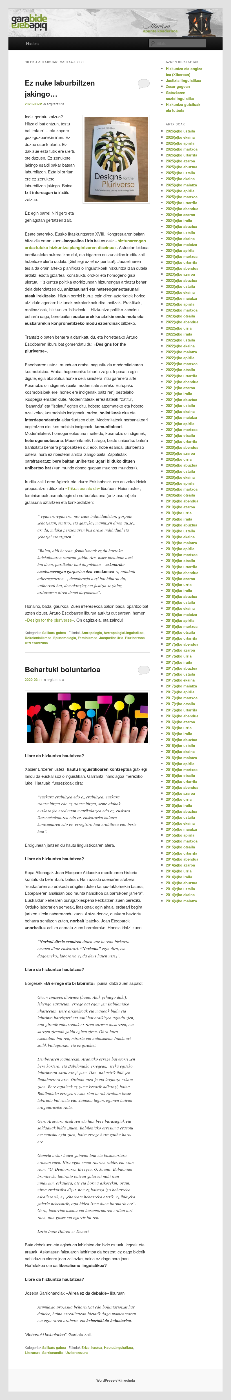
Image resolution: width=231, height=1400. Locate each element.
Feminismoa (87, 637)
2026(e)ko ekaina (180, 137)
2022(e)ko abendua (182, 322)
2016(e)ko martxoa (181, 769)
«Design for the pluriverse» (49, 620)
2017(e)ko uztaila (180, 674)
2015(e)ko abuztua (181, 811)
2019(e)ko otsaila (180, 560)
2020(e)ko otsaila (180, 495)
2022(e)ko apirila (180, 357)
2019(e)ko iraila (179, 519)
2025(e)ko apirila (180, 190)
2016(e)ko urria (179, 727)
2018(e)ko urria (179, 584)
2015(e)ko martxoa (181, 841)
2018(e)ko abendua (182, 572)
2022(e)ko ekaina (180, 346)
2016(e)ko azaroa (180, 721)
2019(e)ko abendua (182, 501)
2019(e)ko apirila (180, 548)
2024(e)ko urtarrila (181, 262)
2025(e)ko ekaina (180, 178)
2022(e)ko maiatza (181, 351)
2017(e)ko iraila (179, 662)
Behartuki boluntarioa (62, 669)
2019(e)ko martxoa (181, 554)
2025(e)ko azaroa (180, 161)
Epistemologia (64, 637)
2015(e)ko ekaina (180, 823)
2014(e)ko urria (179, 871)
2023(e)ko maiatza (181, 298)
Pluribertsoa (135, 637)
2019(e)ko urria (179, 512)
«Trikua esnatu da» (83, 488)
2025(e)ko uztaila (180, 172)
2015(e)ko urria (179, 799)
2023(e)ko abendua (182, 268)
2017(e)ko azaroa (180, 650)
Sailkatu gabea (54, 632)
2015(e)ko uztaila (180, 817)
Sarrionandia (52, 1352)
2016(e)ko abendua (182, 715)
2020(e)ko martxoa (181, 489)
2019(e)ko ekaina (180, 536)
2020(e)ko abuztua (181, 465)
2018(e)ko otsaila (180, 632)
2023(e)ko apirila (180, 304)
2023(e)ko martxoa (181, 310)
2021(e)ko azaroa (180, 387)
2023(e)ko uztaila (180, 286)
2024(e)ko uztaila (180, 232)
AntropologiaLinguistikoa (124, 632)
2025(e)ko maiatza (181, 185)
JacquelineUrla (111, 637)
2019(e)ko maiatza (181, 542)
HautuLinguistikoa (118, 1347)
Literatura (33, 1352)
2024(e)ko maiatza (181, 244)
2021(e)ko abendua (182, 381)
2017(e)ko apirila (180, 691)
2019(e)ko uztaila (180, 531)
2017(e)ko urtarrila (181, 710)
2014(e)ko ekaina (180, 894)
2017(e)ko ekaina (180, 680)
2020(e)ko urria (179, 459)
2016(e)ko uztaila (180, 745)
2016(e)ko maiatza (181, 757)
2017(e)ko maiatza (181, 686)
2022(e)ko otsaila (180, 369)
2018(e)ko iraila (179, 590)
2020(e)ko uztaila (180, 471)
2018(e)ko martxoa (181, 626)
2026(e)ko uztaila (180, 131)
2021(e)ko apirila (180, 423)
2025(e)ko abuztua (181, 166)
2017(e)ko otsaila (180, 703)
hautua (96, 1347)
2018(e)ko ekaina (180, 608)
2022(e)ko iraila (179, 334)
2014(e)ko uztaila (180, 888)
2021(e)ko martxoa (181, 429)
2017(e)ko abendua (182, 644)
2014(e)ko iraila (179, 876)
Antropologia (91, 632)
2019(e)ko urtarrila (181, 566)
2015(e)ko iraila (179, 805)
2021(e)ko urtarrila (181, 441)
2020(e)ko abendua (182, 447)
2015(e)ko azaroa (180, 793)
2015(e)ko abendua (182, 787)
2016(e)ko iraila (179, 733)
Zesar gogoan (178, 86)
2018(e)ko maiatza (181, 614)
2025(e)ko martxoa (181, 196)
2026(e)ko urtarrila (181, 155)
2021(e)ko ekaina (180, 411)
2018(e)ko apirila (180, 620)
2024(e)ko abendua (182, 208)
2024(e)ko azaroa (180, 214)
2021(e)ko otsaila (180, 435)
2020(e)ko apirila (180, 483)
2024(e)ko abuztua (181, 226)
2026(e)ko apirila (180, 143)
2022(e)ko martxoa (181, 363)
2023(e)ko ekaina (180, 292)
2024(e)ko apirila (180, 250)
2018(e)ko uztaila (180, 602)
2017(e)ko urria (179, 656)
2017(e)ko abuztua (181, 668)
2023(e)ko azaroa (180, 274)
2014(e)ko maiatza (181, 900)
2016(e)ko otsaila (180, 775)
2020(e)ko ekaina (180, 477)
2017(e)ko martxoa (181, 697)
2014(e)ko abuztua (181, 882)
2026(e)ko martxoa (181, 149)
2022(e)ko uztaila (180, 340)
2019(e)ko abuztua (181, 525)
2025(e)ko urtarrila (181, 202)
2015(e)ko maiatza (181, 829)
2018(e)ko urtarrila (181, 638)
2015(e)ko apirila (180, 835)
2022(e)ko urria (179, 328)
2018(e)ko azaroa (180, 578)
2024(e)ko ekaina (180, 238)
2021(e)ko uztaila (180, 405)
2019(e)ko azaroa (180, 507)
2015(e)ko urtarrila (181, 853)
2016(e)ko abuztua (181, 739)
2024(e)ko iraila (179, 220)
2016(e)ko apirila (180, 763)
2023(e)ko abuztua (181, 280)
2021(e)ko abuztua (181, 399)
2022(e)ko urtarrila (181, 375)
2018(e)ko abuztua (181, 596)
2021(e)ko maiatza (181, 417)
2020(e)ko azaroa (180, 453)
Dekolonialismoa (38, 637)
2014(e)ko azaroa (180, 865)
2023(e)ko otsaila (180, 316)
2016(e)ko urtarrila (181, 781)
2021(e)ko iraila (179, 393)
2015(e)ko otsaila (180, 847)
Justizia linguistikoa (183, 80)
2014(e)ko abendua (182, 859)
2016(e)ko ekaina (180, 751)
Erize (85, 1347)
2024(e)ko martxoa (181, 256)
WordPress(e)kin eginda (115, 1380)
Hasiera (32, 43)
